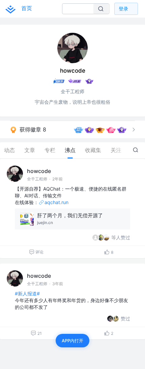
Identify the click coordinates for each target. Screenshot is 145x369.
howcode (39, 171)
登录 (123, 8)
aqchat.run (56, 202)
